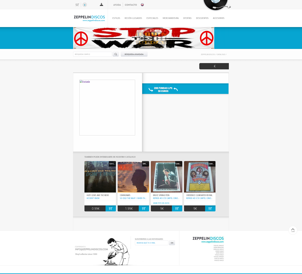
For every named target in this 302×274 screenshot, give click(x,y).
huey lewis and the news (98, 195)
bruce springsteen (161, 195)
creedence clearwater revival (199, 195)
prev (82, 37)
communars (125, 195)
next (220, 37)
